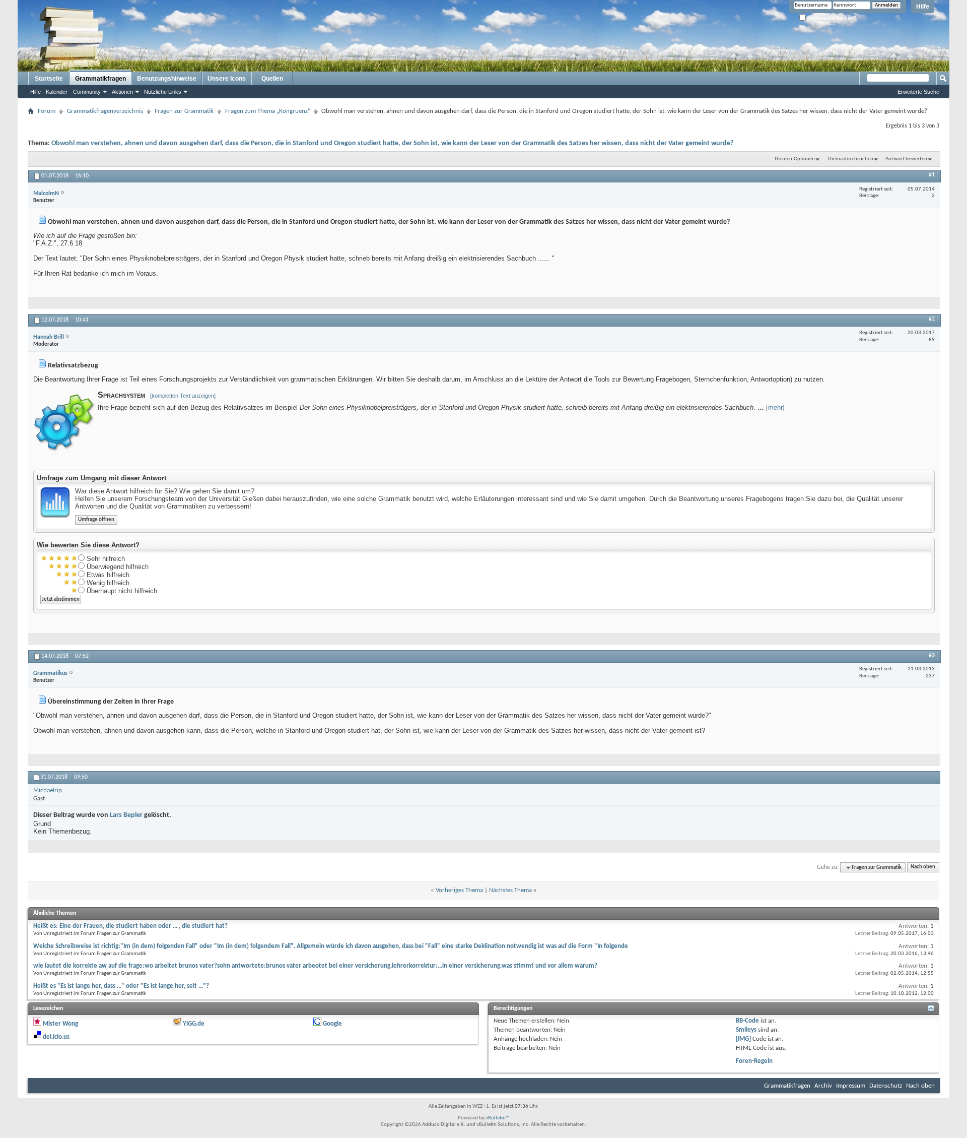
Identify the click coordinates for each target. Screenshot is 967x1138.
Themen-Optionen (794, 159)
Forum (46, 111)
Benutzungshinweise (166, 78)
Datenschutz (885, 1086)
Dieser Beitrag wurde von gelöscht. (102, 815)
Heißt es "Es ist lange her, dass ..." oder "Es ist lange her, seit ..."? (121, 986)
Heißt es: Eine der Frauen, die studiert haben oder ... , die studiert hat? (130, 926)
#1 (932, 175)
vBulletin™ (498, 1118)
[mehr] (775, 407)
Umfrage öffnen (96, 520)
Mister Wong (60, 1024)
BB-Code (747, 1021)
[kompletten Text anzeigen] (183, 396)
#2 (932, 319)
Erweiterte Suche (918, 92)
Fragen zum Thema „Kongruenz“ (267, 111)
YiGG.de (193, 1024)
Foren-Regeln (754, 1061)
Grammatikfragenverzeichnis (105, 111)
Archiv (823, 1086)
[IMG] (743, 1039)
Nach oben (923, 867)
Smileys (746, 1030)
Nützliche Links (162, 92)
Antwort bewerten (906, 159)
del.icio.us (56, 1037)
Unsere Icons (227, 78)
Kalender (56, 92)
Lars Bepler (126, 815)
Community (87, 92)
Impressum (850, 1086)
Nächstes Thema (510, 890)
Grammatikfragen (100, 78)
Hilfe (922, 6)
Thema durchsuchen (850, 159)
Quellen (272, 78)
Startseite (49, 78)
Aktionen (122, 92)
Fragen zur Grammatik (184, 111)
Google (332, 1024)
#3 (932, 655)
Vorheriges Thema (459, 890)
